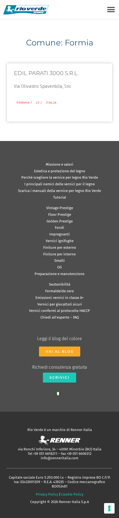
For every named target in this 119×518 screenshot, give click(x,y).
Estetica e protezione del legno (59, 171)
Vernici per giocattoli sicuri (59, 304)
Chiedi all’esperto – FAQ (59, 317)
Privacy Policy (47, 494)
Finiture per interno (59, 254)
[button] (111, 9)
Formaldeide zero (59, 291)
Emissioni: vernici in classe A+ (59, 298)
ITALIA (51, 102)
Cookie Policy (72, 494)
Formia (23, 102)
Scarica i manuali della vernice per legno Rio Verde (59, 191)
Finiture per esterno (59, 247)
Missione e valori (59, 164)
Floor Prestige (59, 214)
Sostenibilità (59, 284)
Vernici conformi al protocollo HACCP (59, 311)
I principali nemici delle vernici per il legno (59, 184)
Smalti (59, 260)
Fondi (59, 227)
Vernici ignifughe (60, 241)
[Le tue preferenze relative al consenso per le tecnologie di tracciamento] (109, 508)
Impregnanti (59, 234)
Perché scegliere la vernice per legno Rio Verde (59, 177)
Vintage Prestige (59, 208)
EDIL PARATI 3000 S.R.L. (46, 73)
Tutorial (59, 197)
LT (38, 102)
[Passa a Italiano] (59, 392)
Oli (59, 267)
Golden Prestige (59, 221)
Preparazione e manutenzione (59, 274)
